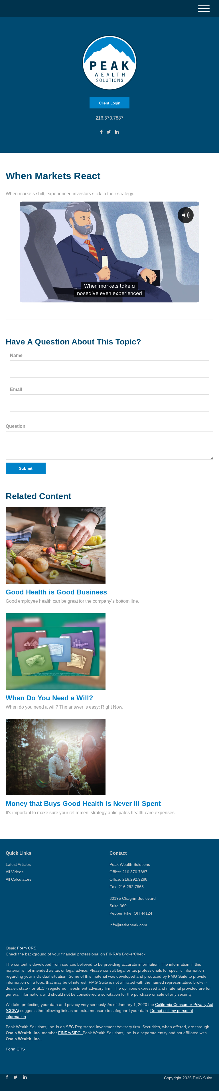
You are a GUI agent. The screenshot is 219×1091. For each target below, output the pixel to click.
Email (16, 389)
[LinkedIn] (117, 132)
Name (16, 355)
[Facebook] (101, 132)
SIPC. (77, 1032)
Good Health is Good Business (56, 592)
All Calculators (18, 879)
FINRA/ (64, 1032)
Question (15, 426)
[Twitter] (109, 132)
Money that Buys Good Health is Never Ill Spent (83, 803)
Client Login (109, 103)
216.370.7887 (109, 118)
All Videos (14, 872)
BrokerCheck (133, 954)
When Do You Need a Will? (49, 698)
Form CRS (26, 948)
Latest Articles (18, 864)
